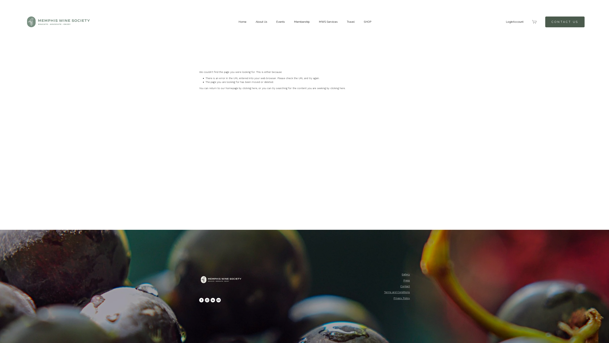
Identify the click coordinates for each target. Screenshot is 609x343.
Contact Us (564, 22)
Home (242, 21)
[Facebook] (201, 300)
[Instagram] (207, 300)
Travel (351, 21)
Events (280, 21)
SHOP (367, 21)
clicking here (249, 88)
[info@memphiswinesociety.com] (218, 300)
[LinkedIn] (213, 300)
